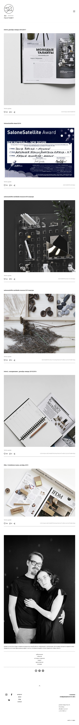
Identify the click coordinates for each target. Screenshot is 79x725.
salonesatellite (71, 111)
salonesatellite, (67, 185)
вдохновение (39, 662)
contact (20, 701)
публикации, (64, 111)
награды (73, 185)
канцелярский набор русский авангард (64, 359)
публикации (39, 654)
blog (19, 699)
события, (68, 278)
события (39, 656)
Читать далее (7, 108)
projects (19, 694)
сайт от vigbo (71, 720)
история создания (39, 658)
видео (39, 660)
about (19, 697)
